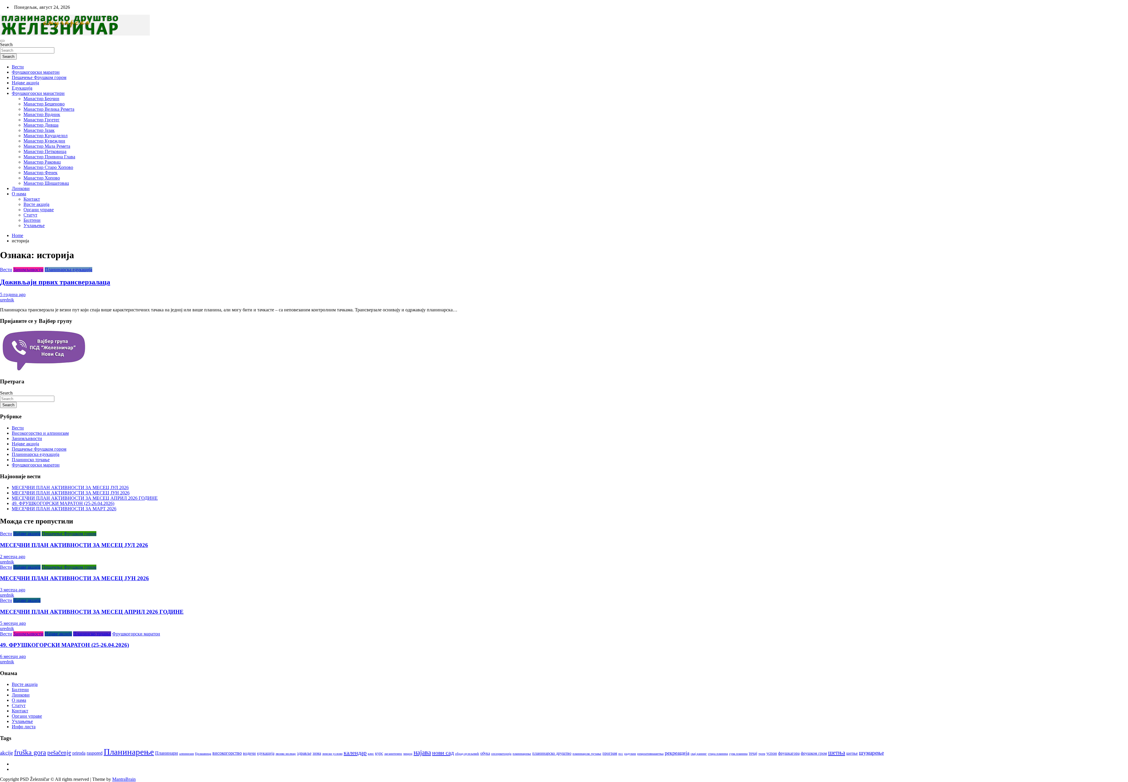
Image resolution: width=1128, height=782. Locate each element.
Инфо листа (24, 726)
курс (379, 753)
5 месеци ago (13, 623)
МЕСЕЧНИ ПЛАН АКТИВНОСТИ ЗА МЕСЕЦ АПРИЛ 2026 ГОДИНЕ (85, 498)
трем (761, 753)
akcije (6, 753)
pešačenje (59, 752)
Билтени (32, 220)
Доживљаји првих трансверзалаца (55, 282)
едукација (265, 753)
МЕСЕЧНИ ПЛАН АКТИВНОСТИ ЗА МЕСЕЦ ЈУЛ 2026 (70, 487)
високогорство (227, 753)
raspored (95, 753)
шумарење (871, 753)
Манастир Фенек (41, 172)
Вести (18, 66)
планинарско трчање (587, 753)
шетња (836, 752)
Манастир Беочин (41, 98)
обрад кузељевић (467, 753)
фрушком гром (814, 753)
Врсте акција (36, 204)
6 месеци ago (13, 656)
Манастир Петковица (45, 151)
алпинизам (186, 753)
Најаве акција (25, 82)
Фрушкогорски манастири (38, 93)
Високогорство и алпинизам (40, 433)
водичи (249, 753)
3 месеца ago (12, 589)
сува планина (738, 753)
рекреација (677, 753)
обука (485, 753)
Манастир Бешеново (44, 103)
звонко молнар (286, 753)
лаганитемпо (393, 753)
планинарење (522, 753)
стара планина (718, 753)
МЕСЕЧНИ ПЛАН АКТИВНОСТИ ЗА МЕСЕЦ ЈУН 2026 (71, 492)
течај (753, 753)
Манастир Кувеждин (44, 140)
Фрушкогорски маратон (36, 72)
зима (317, 753)
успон (771, 753)
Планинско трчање (31, 459)
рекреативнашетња (650, 753)
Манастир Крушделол (46, 135)
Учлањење (34, 225)
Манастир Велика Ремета (49, 109)
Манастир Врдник (42, 114)
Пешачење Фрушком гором (39, 77)
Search (6, 44)
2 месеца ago (12, 556)
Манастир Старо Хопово (48, 167)
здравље (304, 753)
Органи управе (39, 209)
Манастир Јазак (39, 130)
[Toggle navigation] (2, 41)
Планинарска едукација (68, 269)
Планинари (166, 753)
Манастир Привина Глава (49, 156)
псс (620, 753)
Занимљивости (28, 269)
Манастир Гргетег (42, 119)
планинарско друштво (551, 753)
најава (422, 752)
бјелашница (203, 753)
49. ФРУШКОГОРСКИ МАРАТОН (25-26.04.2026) (63, 503)
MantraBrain (124, 779)
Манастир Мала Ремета (47, 146)
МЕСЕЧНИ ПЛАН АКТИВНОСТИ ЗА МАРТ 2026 (64, 508)
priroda (78, 753)
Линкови (21, 188)
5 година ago (13, 294)
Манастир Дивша (41, 124)
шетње (852, 753)
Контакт (32, 199)
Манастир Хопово (42, 177)
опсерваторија (501, 753)
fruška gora (30, 752)
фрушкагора (789, 753)
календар (355, 752)
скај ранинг (699, 753)
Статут (30, 214)
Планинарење (129, 751)
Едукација (22, 87)
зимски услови (332, 753)
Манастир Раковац (42, 162)
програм (609, 753)
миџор (407, 753)
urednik (7, 299)
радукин (630, 753)
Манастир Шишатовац (46, 183)
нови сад (443, 752)
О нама (19, 193)
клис (371, 753)
